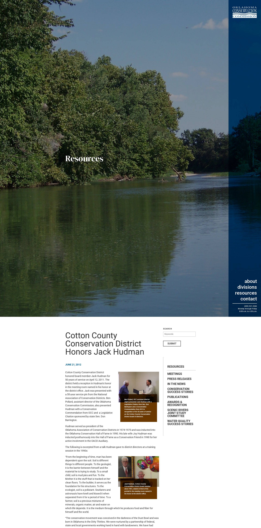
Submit (171, 343)
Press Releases (179, 378)
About (251, 281)
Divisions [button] (247, 287)
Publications (177, 397)
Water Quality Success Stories (180, 423)
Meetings (174, 373)
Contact (248, 299)
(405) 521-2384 (250, 306)
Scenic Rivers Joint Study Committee (177, 413)
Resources (246, 293)
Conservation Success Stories (180, 390)
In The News (176, 383)
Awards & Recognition (177, 404)
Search (167, 329)
